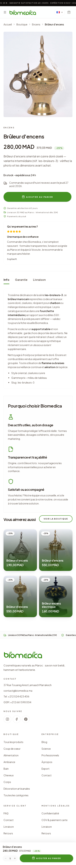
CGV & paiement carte (55, 820)
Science (46, 748)
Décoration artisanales (17, 788)
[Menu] (5, 12)
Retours (8, 833)
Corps (7, 781)
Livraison (39, 279)
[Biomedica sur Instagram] (7, 719)
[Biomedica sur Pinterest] (26, 719)
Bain (6, 768)
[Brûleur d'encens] (38, 74)
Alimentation (11, 755)
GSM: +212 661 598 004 (17, 702)
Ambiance (9, 762)
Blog (44, 742)
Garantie (21, 279)
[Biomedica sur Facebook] (17, 719)
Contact (47, 775)
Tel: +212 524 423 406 (16, 696)
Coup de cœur (12, 748)
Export (45, 768)
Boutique (21, 24)
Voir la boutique (56, 519)
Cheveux (9, 775)
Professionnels (50, 755)
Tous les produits (13, 742)
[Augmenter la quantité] (14, 858)
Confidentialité (50, 813)
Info (6, 279)
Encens (36, 24)
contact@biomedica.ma (18, 690)
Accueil (8, 24)
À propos (47, 762)
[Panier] (68, 12)
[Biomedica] (22, 12)
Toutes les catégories (16, 795)
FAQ (6, 813)
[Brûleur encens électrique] (55, 596)
